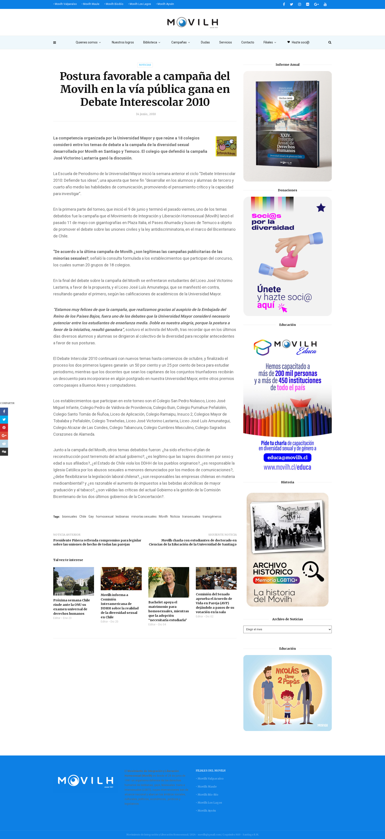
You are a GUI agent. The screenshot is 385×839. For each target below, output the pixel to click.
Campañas (179, 42)
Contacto (247, 42)
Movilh (163, 516)
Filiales (268, 42)
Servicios (225, 42)
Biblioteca (150, 42)
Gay (91, 516)
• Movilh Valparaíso (65, 4)
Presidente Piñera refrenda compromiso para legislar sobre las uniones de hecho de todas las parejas (97, 542)
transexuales (191, 516)
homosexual (104, 516)
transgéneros (212, 516)
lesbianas (122, 516)
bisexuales (69, 516)
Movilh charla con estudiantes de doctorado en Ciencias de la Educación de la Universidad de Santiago (193, 542)
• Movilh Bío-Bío (113, 4)
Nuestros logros (123, 42)
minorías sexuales (144, 516)
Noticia (175, 516)
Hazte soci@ (298, 42)
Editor (56, 618)
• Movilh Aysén (165, 4)
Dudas (205, 42)
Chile (82, 516)
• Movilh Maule (90, 4)
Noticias (145, 64)
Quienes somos (87, 42)
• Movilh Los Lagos (139, 4)
